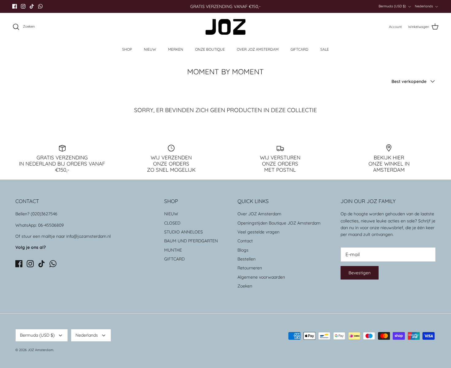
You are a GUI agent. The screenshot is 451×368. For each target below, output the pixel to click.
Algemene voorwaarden (261, 277)
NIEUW (150, 49)
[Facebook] (14, 6)
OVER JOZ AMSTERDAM (258, 49)
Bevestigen (360, 273)
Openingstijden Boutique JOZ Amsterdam (279, 223)
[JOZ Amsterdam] (225, 27)
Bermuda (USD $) (392, 6)
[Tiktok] (31, 6)
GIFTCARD (299, 49)
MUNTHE (173, 250)
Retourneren (249, 268)
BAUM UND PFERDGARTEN (191, 241)
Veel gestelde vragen (258, 232)
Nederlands (424, 6)
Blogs (243, 250)
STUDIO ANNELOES (183, 232)
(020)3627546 (44, 214)
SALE (324, 49)
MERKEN (175, 49)
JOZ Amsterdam (40, 350)
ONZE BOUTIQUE (210, 49)
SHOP (127, 49)
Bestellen (246, 259)
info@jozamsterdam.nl (88, 236)
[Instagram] (23, 6)
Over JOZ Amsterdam (259, 214)
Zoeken (244, 286)
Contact (245, 241)
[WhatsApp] (40, 6)
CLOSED (172, 223)
